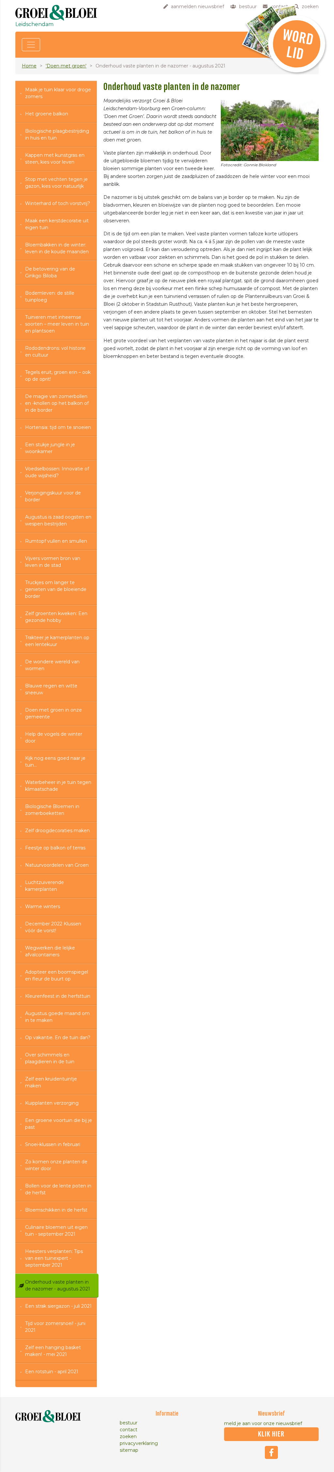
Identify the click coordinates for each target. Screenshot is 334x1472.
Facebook (271, 1452)
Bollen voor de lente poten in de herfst (58, 1189)
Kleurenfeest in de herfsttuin (57, 996)
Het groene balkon (46, 114)
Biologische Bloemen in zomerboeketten (52, 809)
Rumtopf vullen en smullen (56, 541)
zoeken (128, 1436)
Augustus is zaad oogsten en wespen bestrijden (58, 520)
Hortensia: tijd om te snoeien (58, 427)
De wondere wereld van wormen (52, 665)
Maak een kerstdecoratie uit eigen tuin (57, 224)
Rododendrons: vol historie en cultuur (55, 351)
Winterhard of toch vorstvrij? (57, 203)
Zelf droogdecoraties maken (57, 830)
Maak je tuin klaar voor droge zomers (58, 93)
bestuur (128, 1423)
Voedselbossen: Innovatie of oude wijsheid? (57, 472)
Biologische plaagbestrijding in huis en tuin (57, 134)
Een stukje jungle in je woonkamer (50, 448)
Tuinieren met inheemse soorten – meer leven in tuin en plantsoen (57, 324)
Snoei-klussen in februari (52, 1144)
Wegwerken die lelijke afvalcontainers (50, 951)
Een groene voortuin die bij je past (58, 1123)
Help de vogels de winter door (53, 737)
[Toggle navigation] (31, 44)
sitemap (129, 1450)
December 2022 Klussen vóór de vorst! (53, 927)
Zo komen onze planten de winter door (56, 1165)
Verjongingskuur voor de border (53, 496)
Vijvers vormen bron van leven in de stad (52, 561)
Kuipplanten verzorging (52, 1103)
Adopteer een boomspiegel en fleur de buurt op (56, 975)
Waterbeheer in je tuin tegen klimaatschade (58, 785)
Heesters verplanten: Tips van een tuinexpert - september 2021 (54, 1258)
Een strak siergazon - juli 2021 (58, 1306)
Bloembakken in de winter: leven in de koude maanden (57, 248)
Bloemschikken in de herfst (56, 1210)
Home (29, 66)
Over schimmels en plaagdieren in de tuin (49, 1058)
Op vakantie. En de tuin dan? (57, 1037)
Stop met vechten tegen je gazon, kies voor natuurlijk (56, 182)
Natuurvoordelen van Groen (57, 865)
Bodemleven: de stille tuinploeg (49, 296)
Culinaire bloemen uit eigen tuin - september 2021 (56, 1230)
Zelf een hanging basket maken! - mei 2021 (53, 1351)
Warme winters (42, 906)
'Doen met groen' (66, 66)
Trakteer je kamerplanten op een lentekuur (57, 641)
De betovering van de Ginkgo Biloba (50, 272)
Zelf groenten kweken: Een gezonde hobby (56, 617)
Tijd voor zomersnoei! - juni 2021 (55, 1326)
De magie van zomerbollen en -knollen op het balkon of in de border (57, 403)
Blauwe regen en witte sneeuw (51, 689)
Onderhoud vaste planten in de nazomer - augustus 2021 (57, 1285)
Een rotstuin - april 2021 (51, 1372)
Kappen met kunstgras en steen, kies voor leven (54, 158)
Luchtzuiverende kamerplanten (44, 885)
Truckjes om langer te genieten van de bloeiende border (55, 589)
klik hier (271, 1434)
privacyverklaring (139, 1443)
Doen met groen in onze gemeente (53, 713)
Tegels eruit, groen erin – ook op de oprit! (58, 375)
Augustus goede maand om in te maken (57, 1016)
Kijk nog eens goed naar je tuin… (55, 761)
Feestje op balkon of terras (55, 848)
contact (128, 1430)
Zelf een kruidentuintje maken (51, 1082)
